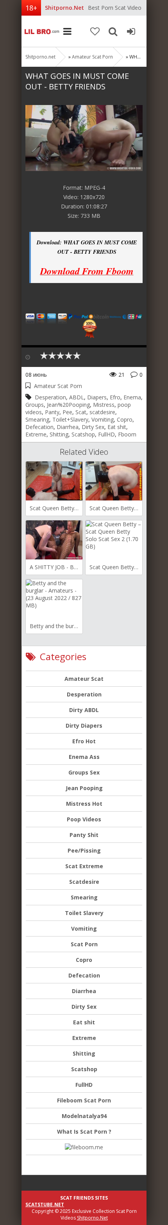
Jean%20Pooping (68, 404)
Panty (52, 412)
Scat (80, 412)
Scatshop (83, 434)
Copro (124, 419)
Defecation (39, 427)
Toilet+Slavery (70, 419)
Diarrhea (68, 427)
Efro (115, 397)
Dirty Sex (93, 427)
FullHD (106, 434)
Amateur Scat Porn (92, 56)
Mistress (103, 404)
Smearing (37, 419)
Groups (34, 404)
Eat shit (116, 427)
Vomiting (102, 419)
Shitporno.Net (92, 1217)
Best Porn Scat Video (114, 7)
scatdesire (102, 412)
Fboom (127, 434)
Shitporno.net (41, 31)
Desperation (50, 397)
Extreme (35, 434)
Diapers (97, 397)
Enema (132, 397)
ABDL (76, 397)
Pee (67, 412)
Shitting (59, 434)
